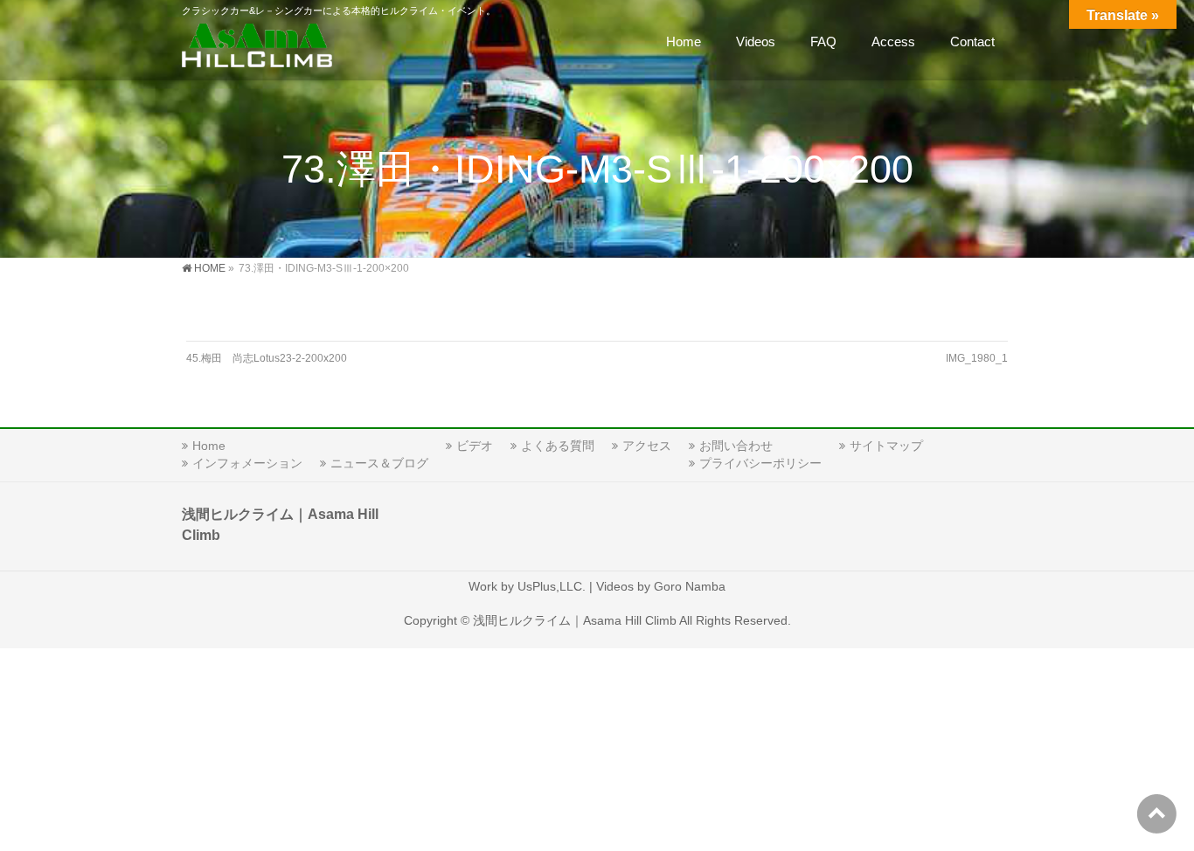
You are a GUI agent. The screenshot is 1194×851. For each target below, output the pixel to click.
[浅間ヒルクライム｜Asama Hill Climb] (259, 48)
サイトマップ (886, 446)
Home (209, 446)
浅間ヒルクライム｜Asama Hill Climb (575, 620)
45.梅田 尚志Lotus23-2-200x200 (266, 358)
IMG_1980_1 (977, 358)
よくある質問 (557, 446)
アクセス (646, 446)
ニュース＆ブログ (379, 463)
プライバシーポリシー (760, 463)
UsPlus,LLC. (551, 586)
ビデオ (474, 446)
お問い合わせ (736, 446)
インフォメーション (247, 463)
